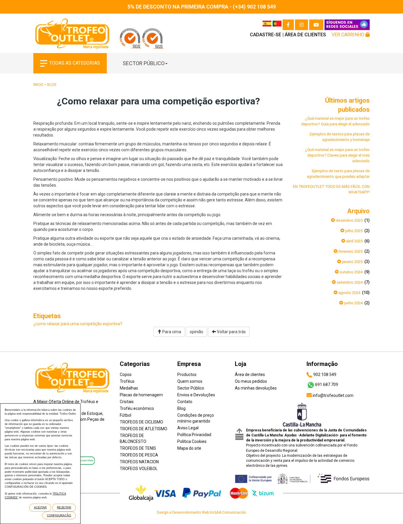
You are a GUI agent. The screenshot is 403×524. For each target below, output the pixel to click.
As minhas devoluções (256, 388)
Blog (51, 85)
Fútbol (125, 415)
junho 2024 (353, 303)
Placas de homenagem (141, 394)
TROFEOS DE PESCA (139, 455)
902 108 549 (324, 374)
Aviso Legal (188, 428)
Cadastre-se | (267, 34)
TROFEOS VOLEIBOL (139, 468)
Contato (184, 401)
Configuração (59, 515)
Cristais (127, 401)
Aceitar (40, 507)
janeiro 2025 (352, 261)
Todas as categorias (74, 63)
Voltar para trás (231, 331)
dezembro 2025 (349, 220)
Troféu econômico (137, 408)
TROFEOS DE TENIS (138, 448)
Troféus (127, 381)
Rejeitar (64, 507)
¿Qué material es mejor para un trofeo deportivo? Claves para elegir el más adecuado (337, 155)
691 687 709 (326, 384)
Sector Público (144, 63)
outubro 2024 (351, 272)
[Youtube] (316, 24)
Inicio (38, 85)
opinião (196, 331)
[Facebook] (288, 24)
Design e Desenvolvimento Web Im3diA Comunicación (201, 512)
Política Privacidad (194, 434)
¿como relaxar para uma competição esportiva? (77, 323)
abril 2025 (354, 241)
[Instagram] (301, 24)
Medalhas (129, 388)
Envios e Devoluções (196, 394)
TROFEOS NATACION (139, 461)
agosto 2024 (349, 292)
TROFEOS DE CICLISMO (141, 422)
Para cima (171, 331)
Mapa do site (189, 448)
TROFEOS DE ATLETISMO (143, 428)
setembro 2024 (349, 282)
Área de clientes (305, 34)
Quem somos (189, 381)
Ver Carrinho (349, 34)
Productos (186, 374)
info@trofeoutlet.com (332, 395)
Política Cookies (192, 441)
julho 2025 (353, 231)
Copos (126, 374)
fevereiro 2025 (350, 251)
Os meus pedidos (251, 381)
